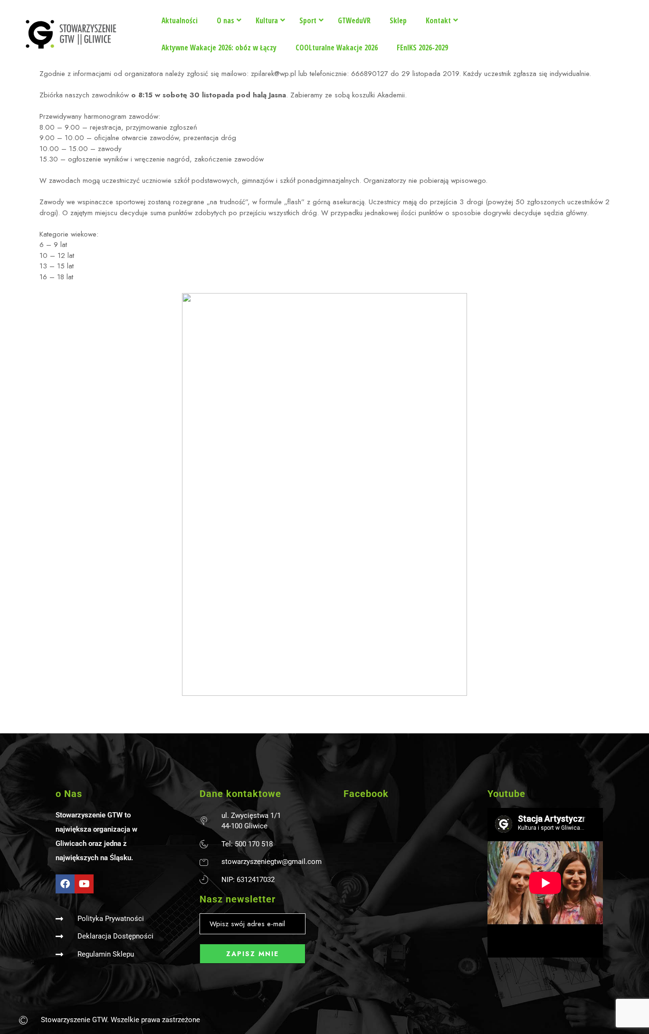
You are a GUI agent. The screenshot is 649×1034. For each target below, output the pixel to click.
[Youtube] (84, 883)
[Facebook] (65, 883)
